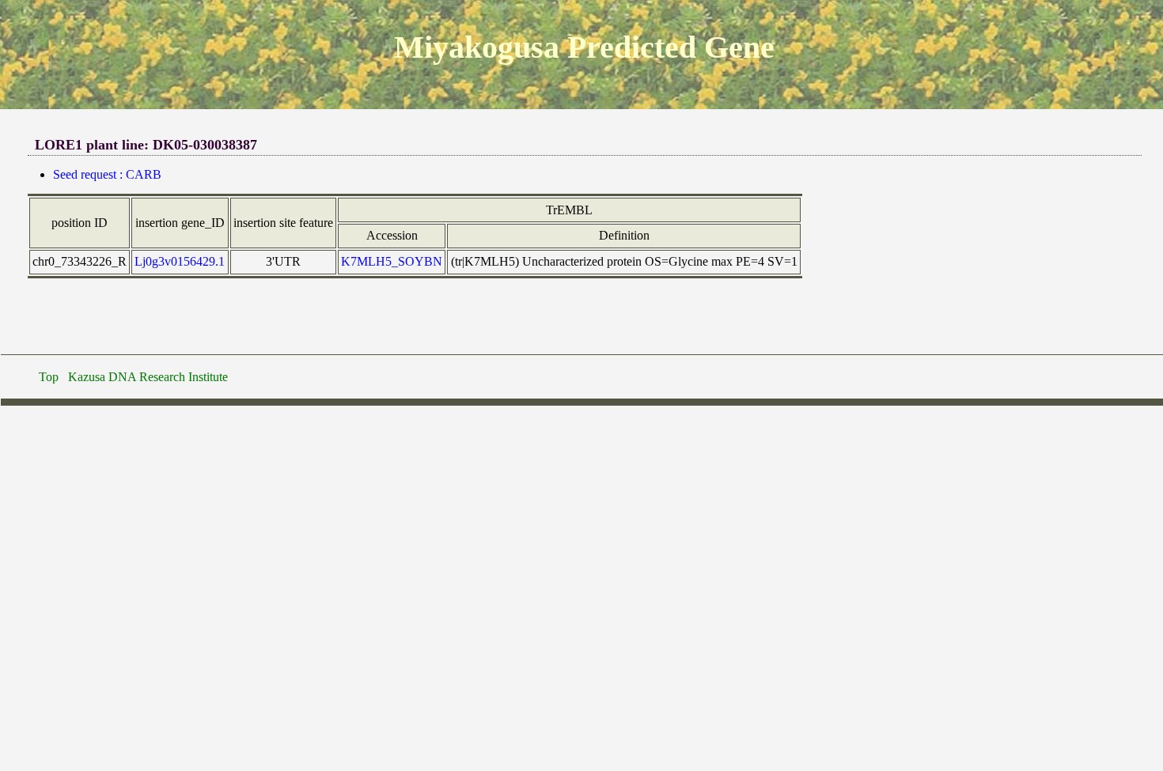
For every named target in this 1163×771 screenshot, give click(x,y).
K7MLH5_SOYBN (391, 261)
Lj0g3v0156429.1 (179, 261)
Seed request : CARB (107, 174)
